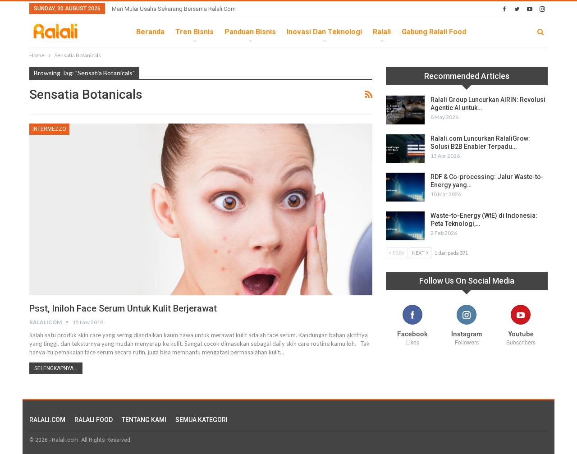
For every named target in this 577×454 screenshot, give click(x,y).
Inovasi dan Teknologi (324, 32)
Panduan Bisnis (250, 32)
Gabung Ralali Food (434, 32)
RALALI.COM (47, 419)
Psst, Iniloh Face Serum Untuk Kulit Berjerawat (123, 308)
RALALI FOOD (93, 419)
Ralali (382, 32)
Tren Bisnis (194, 32)
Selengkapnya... (56, 368)
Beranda (150, 32)
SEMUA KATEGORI (201, 419)
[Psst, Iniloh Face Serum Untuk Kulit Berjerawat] (200, 209)
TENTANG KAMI (144, 419)
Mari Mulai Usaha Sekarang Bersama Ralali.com (174, 8)
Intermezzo (49, 129)
